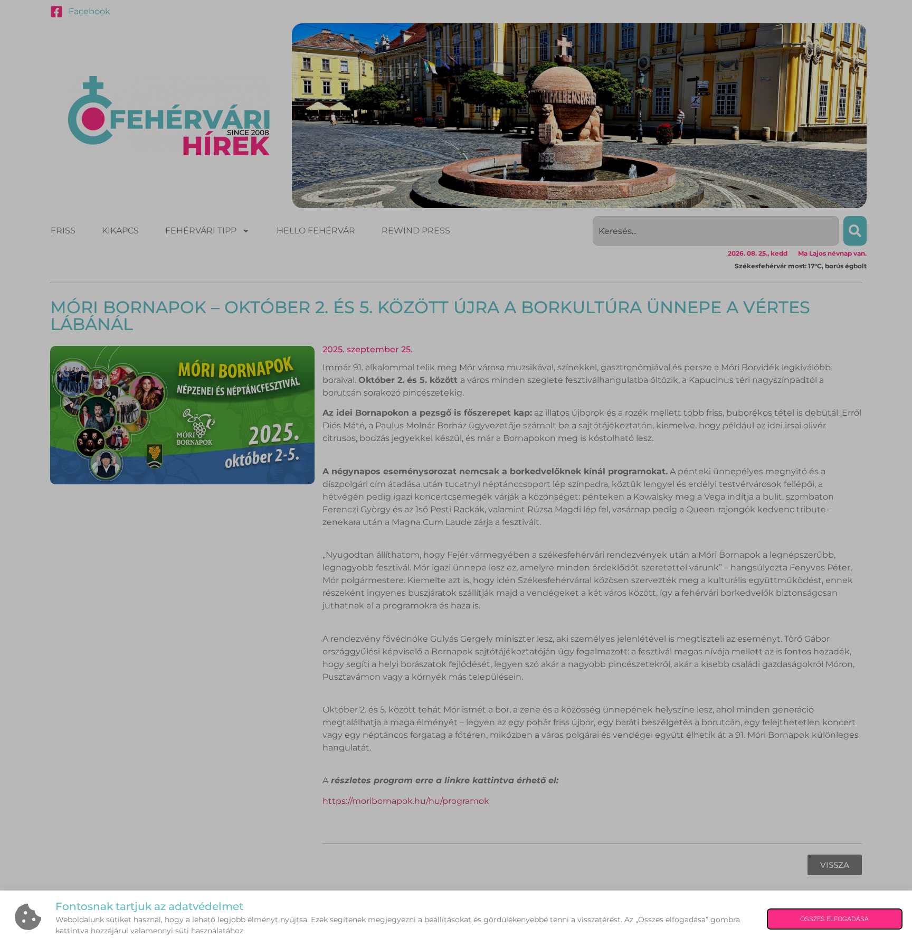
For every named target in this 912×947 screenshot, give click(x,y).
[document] (456, 473)
